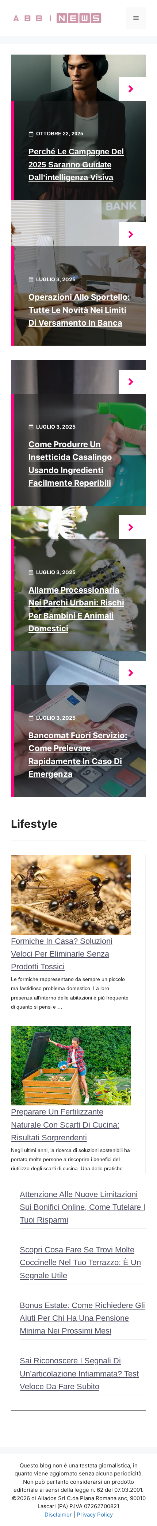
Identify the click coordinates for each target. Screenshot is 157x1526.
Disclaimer (58, 1514)
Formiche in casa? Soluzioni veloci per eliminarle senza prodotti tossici (61, 954)
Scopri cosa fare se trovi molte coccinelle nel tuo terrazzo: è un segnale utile (80, 1262)
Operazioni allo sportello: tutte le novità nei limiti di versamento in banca (79, 309)
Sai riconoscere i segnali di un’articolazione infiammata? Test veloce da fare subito (79, 1373)
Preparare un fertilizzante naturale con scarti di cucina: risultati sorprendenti (65, 1124)
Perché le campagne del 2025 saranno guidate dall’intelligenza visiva (76, 164)
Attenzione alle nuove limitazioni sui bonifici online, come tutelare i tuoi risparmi (82, 1207)
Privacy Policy (95, 1514)
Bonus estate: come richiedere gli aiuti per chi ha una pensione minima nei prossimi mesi (82, 1318)
